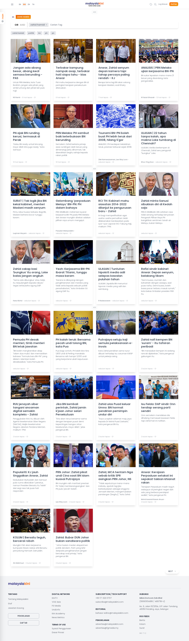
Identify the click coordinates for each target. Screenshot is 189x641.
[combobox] (56, 24)
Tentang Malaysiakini (18, 599)
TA (33, 4)
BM (24, 4)
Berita (142, 620)
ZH (29, 4)
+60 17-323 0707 (104, 598)
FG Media (56, 605)
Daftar (174, 4)
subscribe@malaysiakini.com (110, 602)
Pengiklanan (24, 616)
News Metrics (58, 617)
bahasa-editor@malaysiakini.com (112, 613)
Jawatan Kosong (16, 608)
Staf (10, 603)
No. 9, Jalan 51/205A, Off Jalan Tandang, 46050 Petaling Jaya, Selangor (158, 607)
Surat (142, 628)
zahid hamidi (37, 24)
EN (20, 4)
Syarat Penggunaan (61, 628)
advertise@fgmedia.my (107, 628)
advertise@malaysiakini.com (109, 624)
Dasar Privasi (58, 632)
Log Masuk (162, 4)
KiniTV (55, 598)
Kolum (142, 624)
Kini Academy (58, 613)
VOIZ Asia (56, 602)
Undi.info (56, 609)
